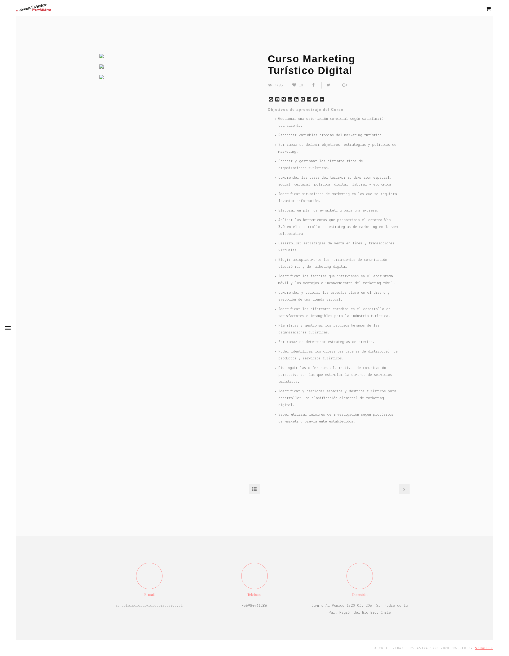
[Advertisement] (310, 448)
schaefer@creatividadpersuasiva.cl (149, 606)
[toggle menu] (8, 328)
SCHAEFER (484, 648)
